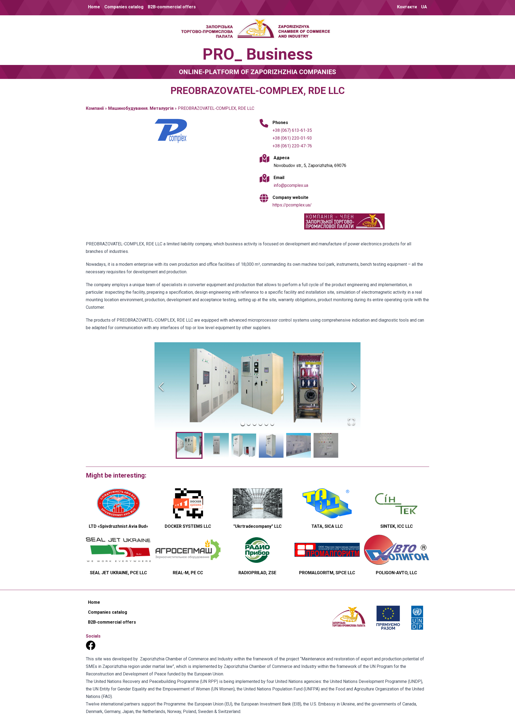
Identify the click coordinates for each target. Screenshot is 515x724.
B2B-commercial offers (172, 6)
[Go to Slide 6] (272, 423)
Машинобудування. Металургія (141, 108)
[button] (257, 386)
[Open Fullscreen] (351, 421)
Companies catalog (124, 6)
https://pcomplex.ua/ (292, 205)
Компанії (95, 108)
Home (94, 6)
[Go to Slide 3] (254, 423)
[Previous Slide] (161, 386)
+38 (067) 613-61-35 (292, 130)
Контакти (407, 6)
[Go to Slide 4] (260, 423)
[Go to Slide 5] (266, 423)
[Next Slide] (353, 386)
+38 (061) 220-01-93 (292, 138)
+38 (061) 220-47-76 (292, 145)
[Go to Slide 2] (248, 423)
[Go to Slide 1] (243, 423)
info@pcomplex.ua (291, 185)
